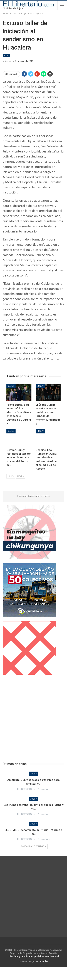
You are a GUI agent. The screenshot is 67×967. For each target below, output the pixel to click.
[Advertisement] (33, 719)
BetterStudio (42, 961)
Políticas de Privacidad (47, 956)
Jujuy (6, 56)
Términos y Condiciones (21, 956)
